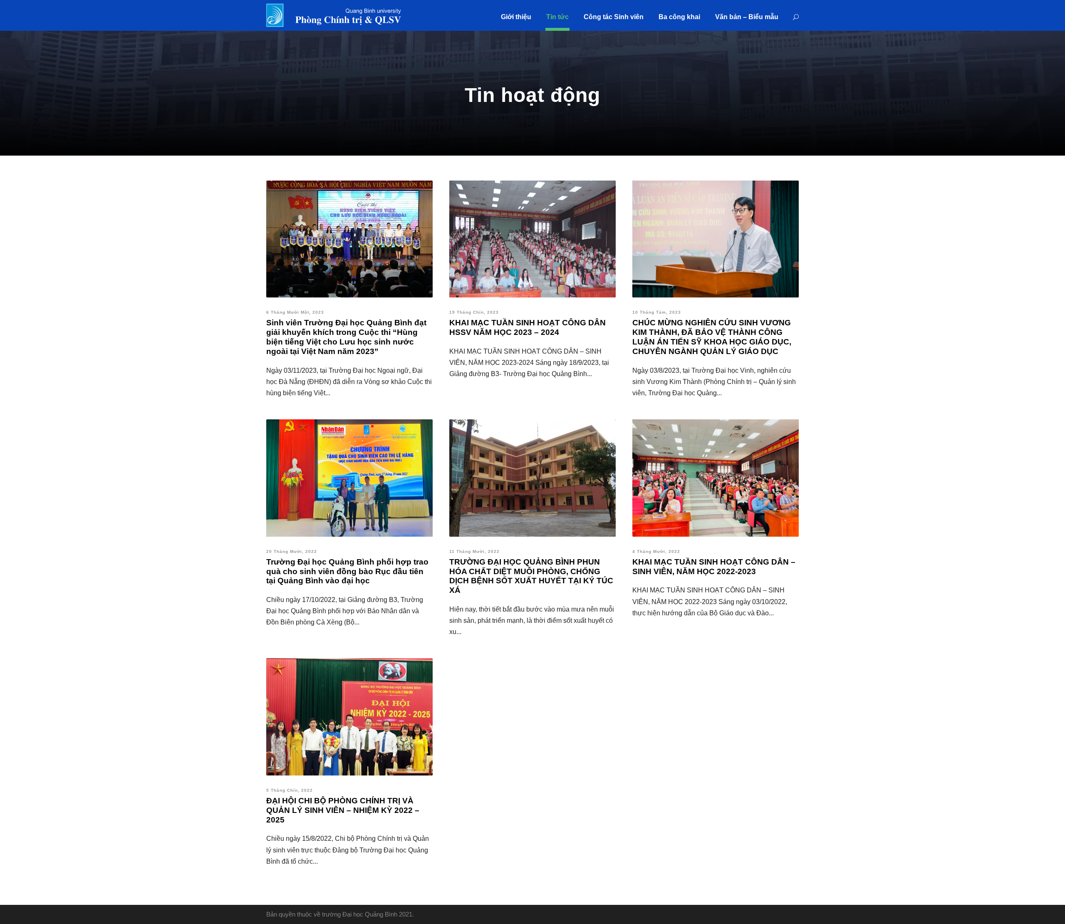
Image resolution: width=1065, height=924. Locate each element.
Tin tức (557, 16)
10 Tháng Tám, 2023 (656, 312)
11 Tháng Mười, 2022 (474, 551)
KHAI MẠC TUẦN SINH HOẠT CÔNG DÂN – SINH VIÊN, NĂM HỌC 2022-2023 (713, 566)
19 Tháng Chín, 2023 (474, 312)
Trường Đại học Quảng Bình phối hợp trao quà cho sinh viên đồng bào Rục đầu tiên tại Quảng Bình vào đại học (347, 571)
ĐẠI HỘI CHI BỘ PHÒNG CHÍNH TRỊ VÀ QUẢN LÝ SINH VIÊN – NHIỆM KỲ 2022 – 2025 (342, 810)
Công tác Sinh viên (614, 16)
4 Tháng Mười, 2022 (656, 551)
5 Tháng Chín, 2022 (289, 790)
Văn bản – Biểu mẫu (746, 16)
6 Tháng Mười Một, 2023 (295, 312)
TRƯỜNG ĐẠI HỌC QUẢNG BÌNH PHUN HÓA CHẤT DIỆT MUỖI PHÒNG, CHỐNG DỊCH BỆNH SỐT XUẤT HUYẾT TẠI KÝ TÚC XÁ (531, 576)
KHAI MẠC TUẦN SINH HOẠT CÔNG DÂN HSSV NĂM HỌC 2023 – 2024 (527, 327)
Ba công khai (679, 16)
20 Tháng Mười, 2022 (291, 551)
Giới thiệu (516, 16)
